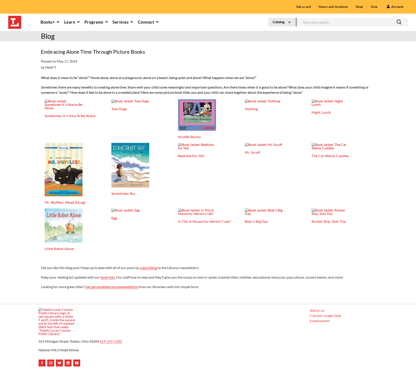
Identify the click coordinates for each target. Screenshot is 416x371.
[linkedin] (68, 363)
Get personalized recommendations (111, 287)
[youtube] (76, 363)
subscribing (148, 268)
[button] (399, 22)
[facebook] (42, 363)
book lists (108, 277)
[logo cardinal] (56, 309)
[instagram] (50, 363)
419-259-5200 (111, 341)
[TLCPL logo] (14, 17)
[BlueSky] (59, 363)
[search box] (352, 22)
